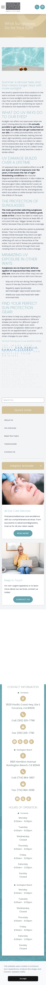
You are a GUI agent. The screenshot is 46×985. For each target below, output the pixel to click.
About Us (8, 420)
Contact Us (9, 452)
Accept (23, 978)
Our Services (10, 428)
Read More (23, 533)
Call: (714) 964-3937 (23, 777)
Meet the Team (11, 436)
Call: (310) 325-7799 (23, 720)
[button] (3, 7)
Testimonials (10, 444)
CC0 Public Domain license (20, 348)
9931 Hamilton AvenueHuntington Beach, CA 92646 (23, 763)
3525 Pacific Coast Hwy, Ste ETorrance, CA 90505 (23, 706)
